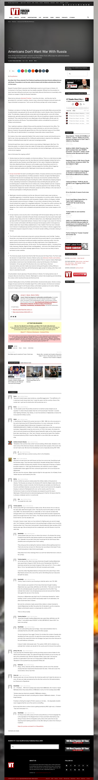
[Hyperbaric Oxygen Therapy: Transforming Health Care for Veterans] (34, 372)
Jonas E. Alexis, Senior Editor (15, 60)
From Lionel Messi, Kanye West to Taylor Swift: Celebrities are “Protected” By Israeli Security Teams (76, 202)
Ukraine (24, 348)
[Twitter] (81, 5)
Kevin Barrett (80, 258)
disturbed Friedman (26, 98)
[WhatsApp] (25, 70)
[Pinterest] (22, 70)
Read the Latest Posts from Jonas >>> (22, 309)
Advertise (62, 2)
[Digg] (47, 70)
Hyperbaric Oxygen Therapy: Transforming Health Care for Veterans (33, 380)
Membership (46, 2)
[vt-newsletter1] (76, 277)
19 (36, 60)
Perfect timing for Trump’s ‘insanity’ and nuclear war (77, 233)
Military (45, 17)
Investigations (32, 17)
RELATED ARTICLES (14, 362)
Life (40, 17)
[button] (88, 17)
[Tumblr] (43, 70)
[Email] (36, 70)
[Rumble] (73, 5)
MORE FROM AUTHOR (25, 362)
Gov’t (10, 17)
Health (16, 17)
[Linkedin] (29, 70)
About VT (29, 2)
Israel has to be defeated (50, 378)
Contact (66, 2)
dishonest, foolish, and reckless (51, 258)
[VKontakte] (84, 5)
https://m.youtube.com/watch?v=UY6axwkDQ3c (31, 726)
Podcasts (64, 17)
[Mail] (68, 5)
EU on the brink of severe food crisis (77, 192)
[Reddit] (71, 5)
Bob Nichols (74, 264)
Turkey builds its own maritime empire (75, 212)
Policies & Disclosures (33, 332)
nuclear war (15, 348)
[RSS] (76, 5)
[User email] (15, 316)
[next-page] (11, 386)
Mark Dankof (78, 263)
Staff (33, 2)
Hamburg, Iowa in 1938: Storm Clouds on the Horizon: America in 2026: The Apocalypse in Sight (77, 162)
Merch (57, 2)
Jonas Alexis (73, 258)
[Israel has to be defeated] (53, 372)
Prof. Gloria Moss (69, 263)
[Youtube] (89, 5)
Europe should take (15, 173)
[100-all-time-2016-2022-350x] (77, 751)
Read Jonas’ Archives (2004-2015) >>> (23, 312)
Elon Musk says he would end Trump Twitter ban (20, 354)
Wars (52, 17)
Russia (20, 348)
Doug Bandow (13, 76)
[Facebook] (66, 5)
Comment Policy (44, 332)
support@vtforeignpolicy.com (43, 772)
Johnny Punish (79, 268)
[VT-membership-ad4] (77, 88)
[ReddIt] (33, 70)
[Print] (40, 70)
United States (30, 348)
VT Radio (72, 17)
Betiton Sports (35, 778)
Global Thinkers (70, 281)
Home (9, 21)
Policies (36, 2)
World (58, 17)
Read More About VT (49, 769)
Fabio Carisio (79, 261)
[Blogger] (63, 5)
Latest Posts (69, 132)
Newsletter (53, 2)
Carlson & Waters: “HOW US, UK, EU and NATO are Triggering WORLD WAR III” (78, 183)
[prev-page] (9, 386)
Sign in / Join (23, 2)
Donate (41, 2)
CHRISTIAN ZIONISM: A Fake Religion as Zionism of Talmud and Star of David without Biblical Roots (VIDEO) (77, 172)
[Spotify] (78, 5)
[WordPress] (86, 5)
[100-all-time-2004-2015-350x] (77, 743)
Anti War (15, 346)
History (23, 17)
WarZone (14, 21)
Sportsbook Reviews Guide (25, 778)
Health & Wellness (30, 376)
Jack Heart (86, 261)
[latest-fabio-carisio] (76, 249)
